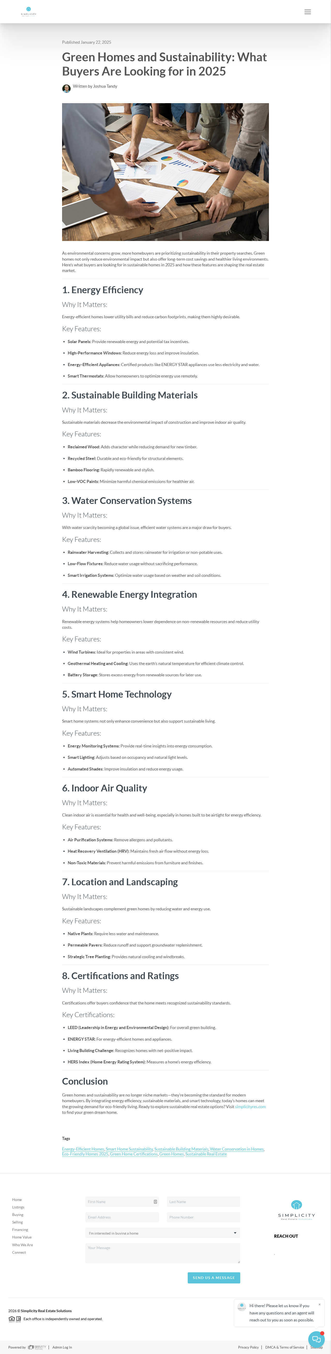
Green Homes (171, 1154)
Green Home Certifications (134, 1154)
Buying (17, 1215)
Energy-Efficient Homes (83, 1149)
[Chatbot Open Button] (316, 1339)
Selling (17, 1222)
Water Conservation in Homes (237, 1149)
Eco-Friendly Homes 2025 (85, 1154)
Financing (20, 1230)
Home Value (22, 1237)
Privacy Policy (248, 1347)
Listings (18, 1207)
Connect (19, 1252)
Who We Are (22, 1245)
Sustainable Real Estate (206, 1154)
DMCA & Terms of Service (284, 1347)
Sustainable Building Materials (181, 1149)
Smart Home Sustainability (129, 1149)
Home (17, 1200)
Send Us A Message (214, 1278)
